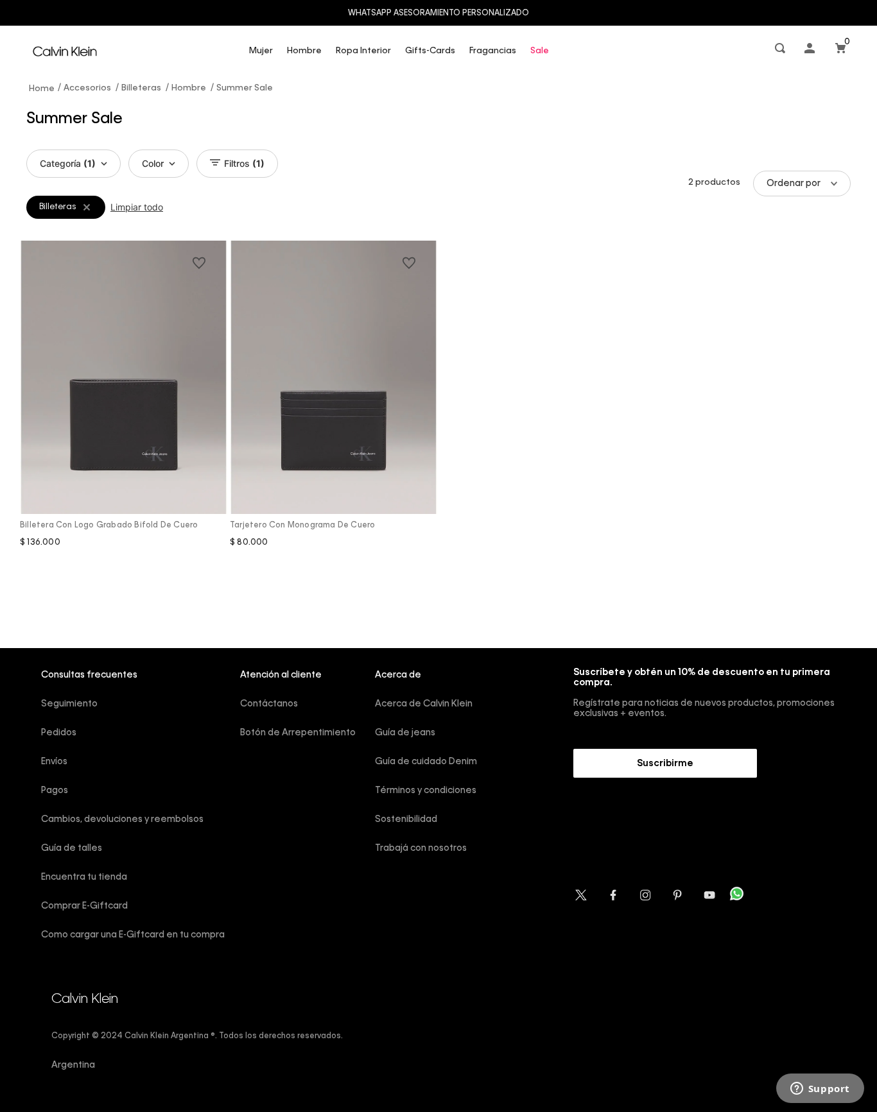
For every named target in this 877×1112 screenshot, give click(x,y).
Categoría (68, 163)
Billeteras (141, 88)
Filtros (244, 163)
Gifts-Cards (430, 51)
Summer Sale (244, 88)
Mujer (261, 51)
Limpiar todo (136, 206)
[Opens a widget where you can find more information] (820, 1090)
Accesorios (87, 88)
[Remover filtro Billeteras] (86, 207)
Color (153, 163)
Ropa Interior (363, 51)
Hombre (304, 51)
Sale (539, 51)
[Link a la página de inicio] (42, 88)
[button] (781, 51)
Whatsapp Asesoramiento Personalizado (438, 13)
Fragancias (492, 51)
